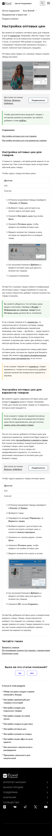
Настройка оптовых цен (15, 729)
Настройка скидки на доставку (18, 724)
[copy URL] (15, 155)
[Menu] (48, 3)
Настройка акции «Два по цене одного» (18, 740)
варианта (15, 402)
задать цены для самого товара (19, 425)
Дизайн (34, 307)
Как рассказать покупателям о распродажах (18, 748)
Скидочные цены (10, 653)
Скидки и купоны (10, 19)
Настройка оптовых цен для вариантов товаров (24, 140)
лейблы (22, 120)
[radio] (19, 673)
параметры (32, 322)
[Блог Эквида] (5, 806)
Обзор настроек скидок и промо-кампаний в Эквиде (19, 693)
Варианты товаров (10, 647)
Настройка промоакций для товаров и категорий (17, 701)
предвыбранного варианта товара (32, 440)
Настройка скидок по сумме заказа (17, 717)
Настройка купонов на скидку (18, 734)
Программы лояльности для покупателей (17, 756)
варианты (33, 366)
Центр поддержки (11, 11)
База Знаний (28, 11)
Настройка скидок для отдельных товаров (14, 709)
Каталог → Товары (18, 203)
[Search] (42, 3)
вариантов (15, 36)
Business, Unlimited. (13, 469)
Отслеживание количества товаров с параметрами (26, 650)
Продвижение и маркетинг (15, 15)
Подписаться (38, 100)
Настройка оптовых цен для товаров (19, 136)
